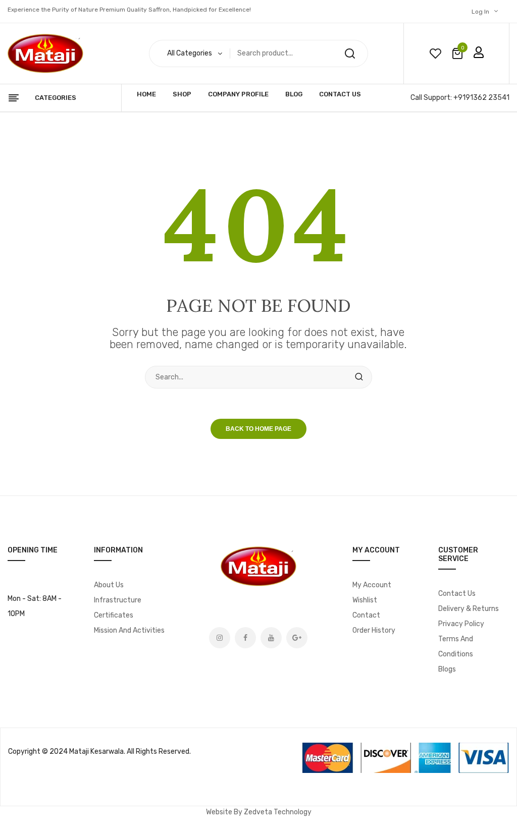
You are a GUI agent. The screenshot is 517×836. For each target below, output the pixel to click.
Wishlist (364, 600)
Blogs (447, 669)
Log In (480, 11)
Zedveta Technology (278, 812)
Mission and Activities (129, 630)
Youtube (271, 637)
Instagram (219, 637)
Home (146, 94)
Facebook (245, 637)
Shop (182, 94)
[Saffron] (45, 54)
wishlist (435, 53)
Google (296, 637)
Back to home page (258, 428)
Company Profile (238, 94)
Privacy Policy (461, 624)
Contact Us (340, 94)
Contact (366, 615)
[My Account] (478, 52)
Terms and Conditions (455, 646)
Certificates (113, 615)
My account (371, 585)
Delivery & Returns (468, 608)
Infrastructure (117, 600)
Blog (293, 94)
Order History (373, 630)
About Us (109, 585)
